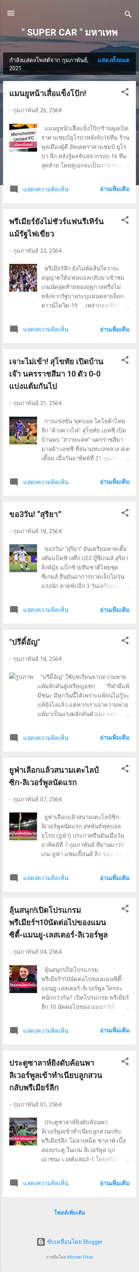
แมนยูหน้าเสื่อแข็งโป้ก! (47, 93)
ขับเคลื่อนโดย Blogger (74, 1241)
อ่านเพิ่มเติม (115, 189)
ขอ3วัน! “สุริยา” (35, 514)
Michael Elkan (80, 1257)
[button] (125, 93)
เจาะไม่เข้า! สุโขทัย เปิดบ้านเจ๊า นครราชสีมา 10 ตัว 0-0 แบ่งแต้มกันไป (56, 374)
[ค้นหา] (128, 15)
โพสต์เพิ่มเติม (69, 1212)
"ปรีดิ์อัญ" (24, 642)
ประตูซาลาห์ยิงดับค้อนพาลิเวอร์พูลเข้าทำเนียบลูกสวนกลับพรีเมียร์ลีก (55, 1075)
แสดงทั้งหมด (114, 60)
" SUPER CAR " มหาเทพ (70, 32)
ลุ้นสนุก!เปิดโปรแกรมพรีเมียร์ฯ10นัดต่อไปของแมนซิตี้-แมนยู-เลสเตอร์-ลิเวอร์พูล (58, 922)
